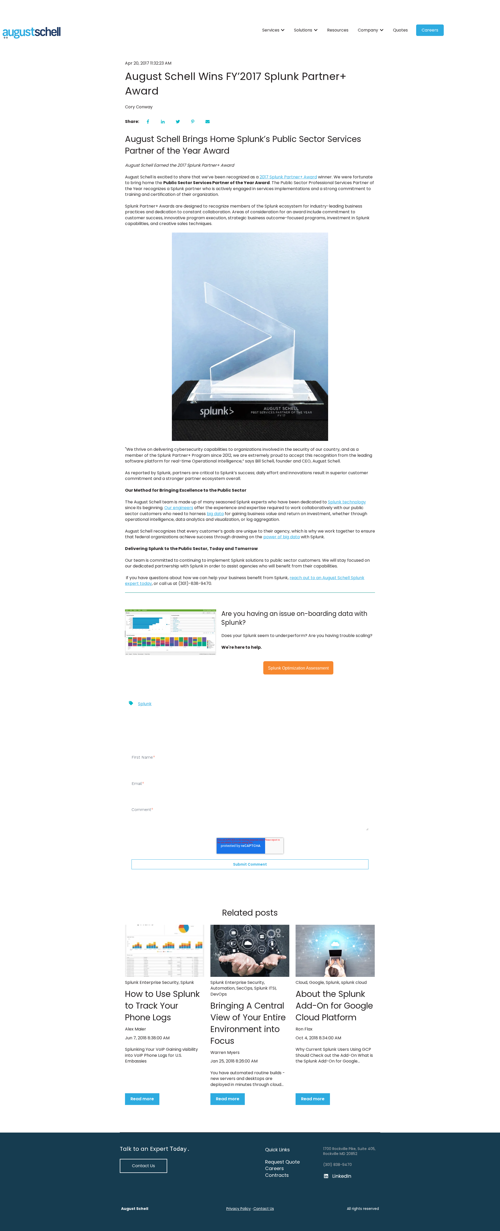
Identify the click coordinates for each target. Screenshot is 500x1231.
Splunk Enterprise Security (152, 982)
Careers (430, 30)
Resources (337, 30)
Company (368, 30)
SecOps (244, 988)
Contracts (277, 1175)
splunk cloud (354, 982)
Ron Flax (304, 1029)
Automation (222, 988)
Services (270, 30)
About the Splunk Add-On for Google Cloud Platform (334, 1005)
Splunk (145, 704)
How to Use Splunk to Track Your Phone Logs (162, 1005)
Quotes (400, 30)
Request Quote (282, 1162)
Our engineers (178, 508)
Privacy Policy (238, 1208)
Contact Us (263, 1208)
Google (316, 982)
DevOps (218, 994)
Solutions (303, 30)
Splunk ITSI (265, 988)
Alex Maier (135, 1029)
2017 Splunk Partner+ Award (288, 177)
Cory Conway (139, 107)
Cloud (301, 982)
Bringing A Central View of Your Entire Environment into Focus (248, 1023)
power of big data (281, 537)
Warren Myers (225, 1052)
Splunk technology (347, 502)
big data (215, 514)
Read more (142, 1099)
